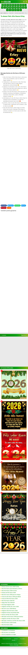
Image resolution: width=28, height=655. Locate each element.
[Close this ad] (27, 647)
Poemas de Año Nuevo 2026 (9, 592)
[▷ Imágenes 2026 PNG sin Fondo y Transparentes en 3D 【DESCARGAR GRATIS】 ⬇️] (14, 385)
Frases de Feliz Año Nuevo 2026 (10, 598)
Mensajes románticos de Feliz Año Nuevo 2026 (13, 620)
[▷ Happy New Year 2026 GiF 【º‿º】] (14, 537)
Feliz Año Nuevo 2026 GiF (8, 600)
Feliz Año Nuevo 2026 (7, 624)
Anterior (4, 335)
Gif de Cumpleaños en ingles (9, 634)
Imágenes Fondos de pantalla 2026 (10, 612)
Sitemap (13, 640)
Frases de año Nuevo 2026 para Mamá (11, 596)
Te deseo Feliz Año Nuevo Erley (13, 16)
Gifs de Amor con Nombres (8, 632)
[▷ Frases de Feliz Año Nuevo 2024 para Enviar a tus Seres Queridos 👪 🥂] (14, 476)
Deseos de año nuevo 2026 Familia (10, 586)
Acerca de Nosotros (7, 638)
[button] (2, 5)
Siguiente (23, 335)
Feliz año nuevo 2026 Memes (9, 608)
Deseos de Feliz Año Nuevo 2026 (10, 614)
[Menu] (24, 1)
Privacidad (22, 638)
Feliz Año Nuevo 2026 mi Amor (9, 590)
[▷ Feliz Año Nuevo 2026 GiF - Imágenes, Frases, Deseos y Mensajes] (6, 1)
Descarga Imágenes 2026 (8, 604)
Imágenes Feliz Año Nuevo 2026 (10, 610)
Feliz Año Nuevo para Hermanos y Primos (12, 588)
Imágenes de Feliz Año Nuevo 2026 (10, 618)
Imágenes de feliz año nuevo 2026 (10, 606)
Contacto (16, 638)
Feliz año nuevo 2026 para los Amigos (11, 594)
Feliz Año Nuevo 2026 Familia (9, 622)
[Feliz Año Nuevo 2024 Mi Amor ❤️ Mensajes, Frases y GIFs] (14, 446)
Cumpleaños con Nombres (8, 630)
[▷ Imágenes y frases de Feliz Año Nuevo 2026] (14, 415)
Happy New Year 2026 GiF (8, 602)
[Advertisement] (14, 128)
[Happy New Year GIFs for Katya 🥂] (14, 507)
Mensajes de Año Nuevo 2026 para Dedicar (12, 616)
